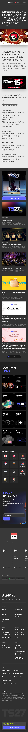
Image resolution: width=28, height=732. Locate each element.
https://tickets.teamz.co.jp (10, 105)
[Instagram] (16, 599)
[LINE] (3, 599)
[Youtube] (9, 599)
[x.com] (6, 599)
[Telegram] (13, 599)
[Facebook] (19, 599)
